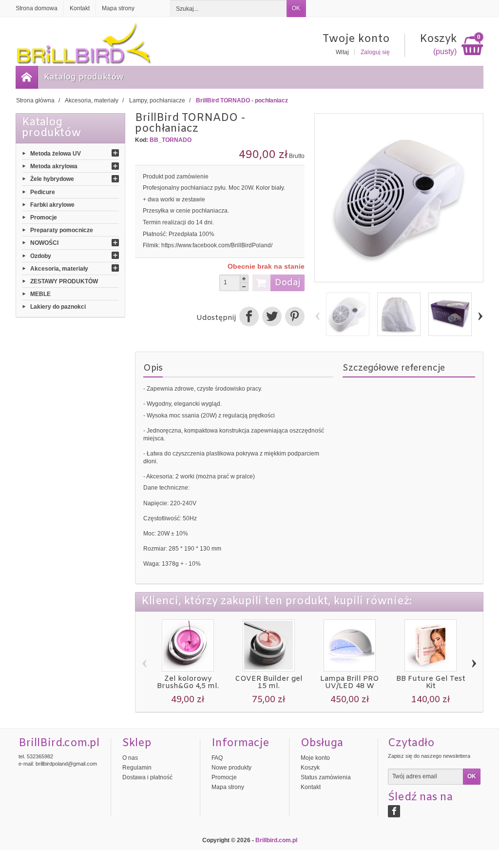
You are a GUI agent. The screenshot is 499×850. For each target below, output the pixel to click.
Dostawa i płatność (147, 777)
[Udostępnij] (248, 318)
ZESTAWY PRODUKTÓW (64, 281)
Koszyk (310, 767)
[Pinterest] (294, 318)
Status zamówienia (326, 777)
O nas (130, 757)
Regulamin (137, 767)
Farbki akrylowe (52, 204)
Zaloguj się (375, 52)
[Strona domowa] (27, 77)
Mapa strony (227, 787)
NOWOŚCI (44, 242)
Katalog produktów (84, 77)
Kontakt (311, 787)
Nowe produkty (231, 767)
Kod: (141, 140)
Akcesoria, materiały (59, 268)
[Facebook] (394, 811)
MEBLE (40, 294)
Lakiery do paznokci (58, 306)
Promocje (43, 217)
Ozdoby (40, 255)
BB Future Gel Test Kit (430, 682)
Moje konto (315, 757)
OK (296, 8)
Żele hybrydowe (52, 179)
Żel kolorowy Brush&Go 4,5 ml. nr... (188, 686)
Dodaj (287, 283)
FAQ (217, 757)
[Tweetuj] (271, 318)
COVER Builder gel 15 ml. (269, 682)
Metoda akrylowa (53, 166)
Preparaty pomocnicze (61, 230)
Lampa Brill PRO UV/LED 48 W (349, 682)
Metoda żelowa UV (55, 153)
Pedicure (42, 191)
